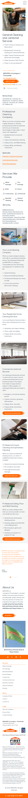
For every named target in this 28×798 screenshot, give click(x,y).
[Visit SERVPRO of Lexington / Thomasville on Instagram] (16, 657)
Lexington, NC (17, 98)
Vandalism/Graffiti (7, 223)
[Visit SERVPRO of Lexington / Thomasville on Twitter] (12, 657)
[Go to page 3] (14, 577)
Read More (8, 615)
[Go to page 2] (12, 577)
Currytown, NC (13, 102)
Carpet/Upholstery (7, 217)
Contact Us (5, 701)
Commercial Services (10, 160)
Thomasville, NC (7, 98)
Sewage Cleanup (7, 211)
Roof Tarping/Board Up (9, 221)
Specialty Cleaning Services (12, 156)
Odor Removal (20, 219)
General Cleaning (7, 685)
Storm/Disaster (6, 674)
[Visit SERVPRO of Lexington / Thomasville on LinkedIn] (8, 657)
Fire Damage (6, 669)
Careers (4, 699)
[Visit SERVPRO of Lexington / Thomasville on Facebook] (20, 657)
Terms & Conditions (7, 709)
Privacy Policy (6, 712)
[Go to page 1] (10, 577)
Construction (6, 677)
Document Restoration (9, 219)
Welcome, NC (6, 100)
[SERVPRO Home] (8, 3)
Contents (16, 223)
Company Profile (7, 696)
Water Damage (7, 666)
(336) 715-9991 (10, 81)
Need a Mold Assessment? (12, 539)
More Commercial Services (12, 413)
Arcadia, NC (14, 100)
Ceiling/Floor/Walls (19, 217)
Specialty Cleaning (7, 682)
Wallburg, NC (9, 104)
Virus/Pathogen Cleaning (14, 213)
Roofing (4, 688)
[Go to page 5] (18, 577)
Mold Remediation (9, 164)
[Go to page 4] (16, 577)
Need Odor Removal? (11, 476)
